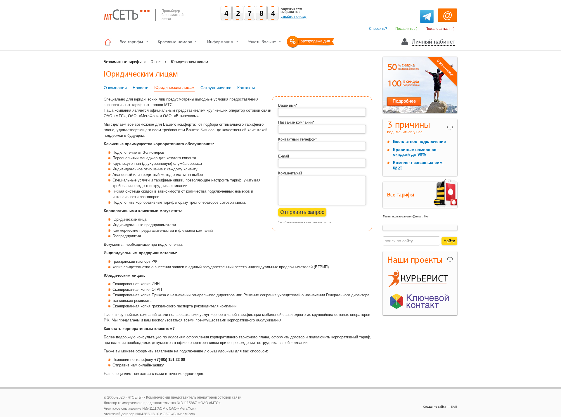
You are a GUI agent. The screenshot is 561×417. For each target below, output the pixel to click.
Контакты (246, 87)
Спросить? (378, 29)
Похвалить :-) (406, 29)
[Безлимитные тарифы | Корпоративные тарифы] (109, 42)
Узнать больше (262, 41)
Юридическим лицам (174, 87)
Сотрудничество (215, 87)
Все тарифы (131, 41)
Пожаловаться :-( (439, 29)
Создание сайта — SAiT (440, 406)
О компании (115, 87)
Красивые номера (175, 41)
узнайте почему (293, 16)
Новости (140, 87)
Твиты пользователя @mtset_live (406, 216)
